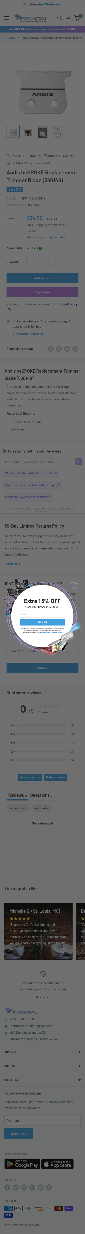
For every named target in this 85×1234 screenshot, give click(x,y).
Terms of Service (57, 632)
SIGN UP (42, 622)
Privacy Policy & (47, 632)
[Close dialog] (74, 585)
